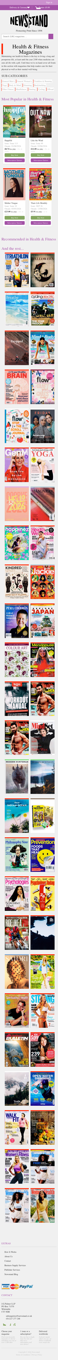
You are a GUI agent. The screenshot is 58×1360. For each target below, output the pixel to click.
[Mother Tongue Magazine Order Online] (14, 199)
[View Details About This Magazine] (20, 280)
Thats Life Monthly (39, 203)
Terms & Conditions (23, 1354)
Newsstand (36, 1352)
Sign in (49, 2)
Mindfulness (21, 89)
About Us (8, 1256)
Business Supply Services (15, 1265)
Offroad (50, 89)
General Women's (24, 81)
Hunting (32, 89)
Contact (7, 1260)
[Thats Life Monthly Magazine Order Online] (40, 199)
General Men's (8, 81)
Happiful (8, 140)
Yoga (4, 85)
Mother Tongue (11, 203)
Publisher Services (12, 1269)
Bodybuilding (40, 85)
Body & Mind (15, 85)
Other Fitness (7, 89)
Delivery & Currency (19, 7)
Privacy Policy (37, 1354)
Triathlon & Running (43, 81)
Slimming (27, 85)
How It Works (10, 1251)
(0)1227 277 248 (13, 1318)
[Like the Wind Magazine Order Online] (40, 136)
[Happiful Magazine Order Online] (14, 136)
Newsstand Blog (11, 1274)
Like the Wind (37, 140)
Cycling (41, 89)
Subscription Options (14, 160)
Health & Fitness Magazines (30, 49)
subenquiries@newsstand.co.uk (19, 1315)
